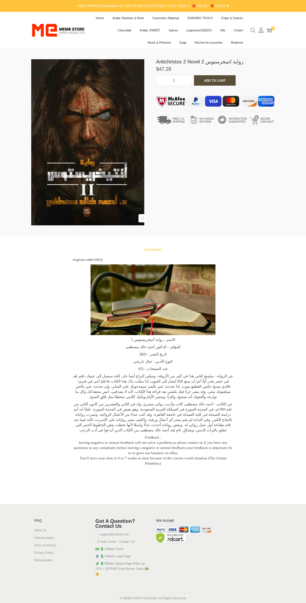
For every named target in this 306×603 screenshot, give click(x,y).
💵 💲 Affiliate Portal (109, 549)
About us (40, 530)
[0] (269, 30)
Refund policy (43, 560)
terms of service (45, 545)
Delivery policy (44, 537)
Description (153, 250)
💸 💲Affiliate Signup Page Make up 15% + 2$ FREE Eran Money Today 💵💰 (122, 569)
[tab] (153, 249)
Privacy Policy (44, 552)
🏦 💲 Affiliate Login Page (113, 556)
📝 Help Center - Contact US (115, 541)
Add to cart (215, 80)
